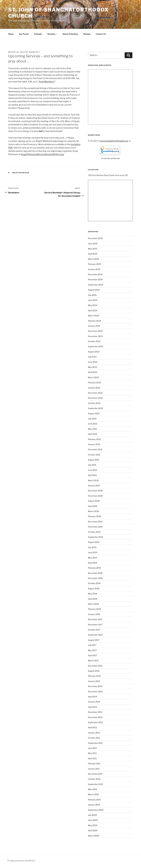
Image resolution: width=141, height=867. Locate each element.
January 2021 (94, 485)
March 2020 (93, 511)
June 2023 (92, 362)
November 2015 (95, 691)
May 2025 (92, 248)
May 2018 (92, 593)
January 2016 (94, 681)
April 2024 (92, 310)
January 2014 (94, 702)
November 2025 (95, 238)
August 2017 (93, 640)
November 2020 (95, 496)
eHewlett (34, 52)
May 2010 (92, 789)
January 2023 (94, 388)
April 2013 (92, 707)
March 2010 (93, 794)
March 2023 (93, 377)
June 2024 (92, 300)
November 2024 (95, 279)
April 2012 (92, 727)
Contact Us (101, 34)
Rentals (86, 34)
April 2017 (92, 655)
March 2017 (93, 660)
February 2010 (94, 799)
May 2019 (92, 557)
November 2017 (95, 624)
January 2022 (94, 444)
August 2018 (93, 588)
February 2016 (94, 676)
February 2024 (94, 321)
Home (11, 34)
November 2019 (95, 526)
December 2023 (95, 331)
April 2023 (92, 372)
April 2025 (92, 254)
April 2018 (92, 599)
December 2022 (95, 393)
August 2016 (93, 671)
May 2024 (92, 305)
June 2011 (92, 748)
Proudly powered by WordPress (21, 860)
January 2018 (94, 614)
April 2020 (92, 506)
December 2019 (95, 521)
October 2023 (94, 341)
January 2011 (94, 769)
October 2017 (94, 629)
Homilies (51, 34)
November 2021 (95, 449)
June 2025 (92, 243)
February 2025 (94, 264)
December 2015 (95, 686)
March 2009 (93, 836)
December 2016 (95, 666)
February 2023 (94, 382)
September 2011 (95, 743)
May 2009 (92, 825)
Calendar (38, 34)
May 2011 (92, 753)
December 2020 (95, 490)
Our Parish (24, 34)
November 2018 (95, 578)
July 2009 (92, 815)
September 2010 (95, 784)
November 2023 (95, 336)
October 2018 (94, 583)
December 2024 (95, 274)
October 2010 (94, 779)
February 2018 (94, 609)
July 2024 (92, 295)
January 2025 (94, 269)
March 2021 (93, 480)
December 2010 (95, 774)
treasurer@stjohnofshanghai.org (114, 141)
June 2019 (92, 552)
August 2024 (94, 290)
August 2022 (93, 413)
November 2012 (95, 717)
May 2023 (92, 367)
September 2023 (95, 346)
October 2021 (94, 454)
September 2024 (95, 285)
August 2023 (94, 351)
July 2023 (92, 357)
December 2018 (95, 573)
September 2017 (95, 635)
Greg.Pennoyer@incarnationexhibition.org (42, 154)
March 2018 (93, 604)
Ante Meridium (46, 81)
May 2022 (92, 429)
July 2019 (92, 547)
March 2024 (93, 315)
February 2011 (94, 763)
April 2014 (92, 696)
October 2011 (94, 738)
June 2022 (92, 423)
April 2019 (92, 563)
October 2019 (94, 532)
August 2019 (93, 542)
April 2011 (92, 758)
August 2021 (93, 460)
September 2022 (95, 408)
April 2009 (92, 830)
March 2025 (93, 259)
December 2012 (95, 712)
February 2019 (94, 568)
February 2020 (94, 516)
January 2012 (94, 732)
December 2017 (95, 619)
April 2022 (92, 434)
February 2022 (94, 439)
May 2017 (92, 650)
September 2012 (95, 722)
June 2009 (93, 820)
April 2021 (92, 475)
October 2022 (94, 403)
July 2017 (92, 645)
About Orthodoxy (70, 34)
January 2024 (94, 326)
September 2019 (95, 537)
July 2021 (92, 465)
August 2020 (94, 501)
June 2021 (92, 470)
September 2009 (95, 810)
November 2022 (95, 398)
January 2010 (94, 805)
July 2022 (92, 418)
